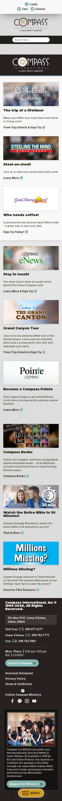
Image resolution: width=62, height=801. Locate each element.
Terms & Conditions (18, 684)
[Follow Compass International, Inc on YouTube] (34, 701)
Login (34, 4)
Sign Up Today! (13, 231)
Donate (40, 9)
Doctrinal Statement (19, 673)
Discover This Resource (19, 589)
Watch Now (11, 532)
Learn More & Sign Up (18, 291)
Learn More (11, 177)
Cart (25, 9)
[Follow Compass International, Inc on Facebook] (12, 701)
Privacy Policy (15, 678)
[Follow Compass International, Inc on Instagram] (27, 701)
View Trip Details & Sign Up (22, 127)
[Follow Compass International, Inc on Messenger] (20, 701)
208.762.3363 (27, 641)
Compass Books (14, 476)
